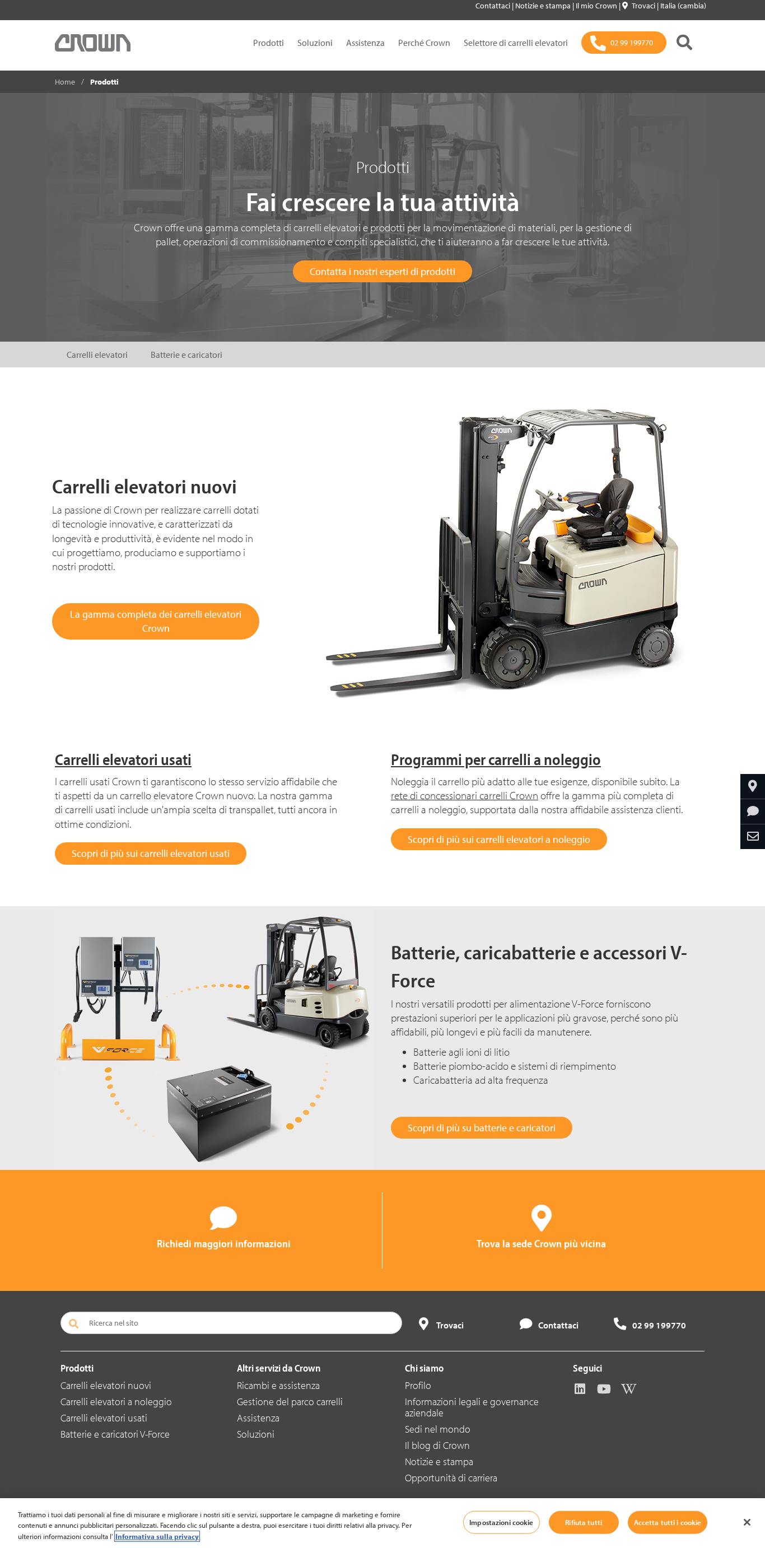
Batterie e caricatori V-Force (115, 1434)
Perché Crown (424, 42)
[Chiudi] (747, 1522)
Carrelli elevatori (97, 354)
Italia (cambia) (683, 6)
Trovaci (644, 6)
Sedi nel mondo (437, 1429)
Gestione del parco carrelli (290, 1401)
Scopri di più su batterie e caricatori (482, 1127)
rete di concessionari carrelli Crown (464, 795)
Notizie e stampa (543, 6)
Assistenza (365, 42)
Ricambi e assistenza (278, 1385)
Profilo (418, 1385)
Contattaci (493, 6)
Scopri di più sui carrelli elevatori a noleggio (499, 839)
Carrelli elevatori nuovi (105, 1385)
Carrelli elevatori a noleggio (116, 1401)
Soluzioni (315, 42)
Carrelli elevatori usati (103, 1417)
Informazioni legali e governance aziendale (472, 1407)
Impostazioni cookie (501, 1521)
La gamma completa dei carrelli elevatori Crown (155, 621)
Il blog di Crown (437, 1445)
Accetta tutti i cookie (668, 1521)
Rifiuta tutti (583, 1521)
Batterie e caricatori (186, 354)
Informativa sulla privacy (157, 1536)
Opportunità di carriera (451, 1477)
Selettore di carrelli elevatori (516, 42)
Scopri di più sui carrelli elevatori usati (151, 853)
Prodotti (268, 42)
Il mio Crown (597, 6)
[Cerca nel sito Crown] (684, 42)
